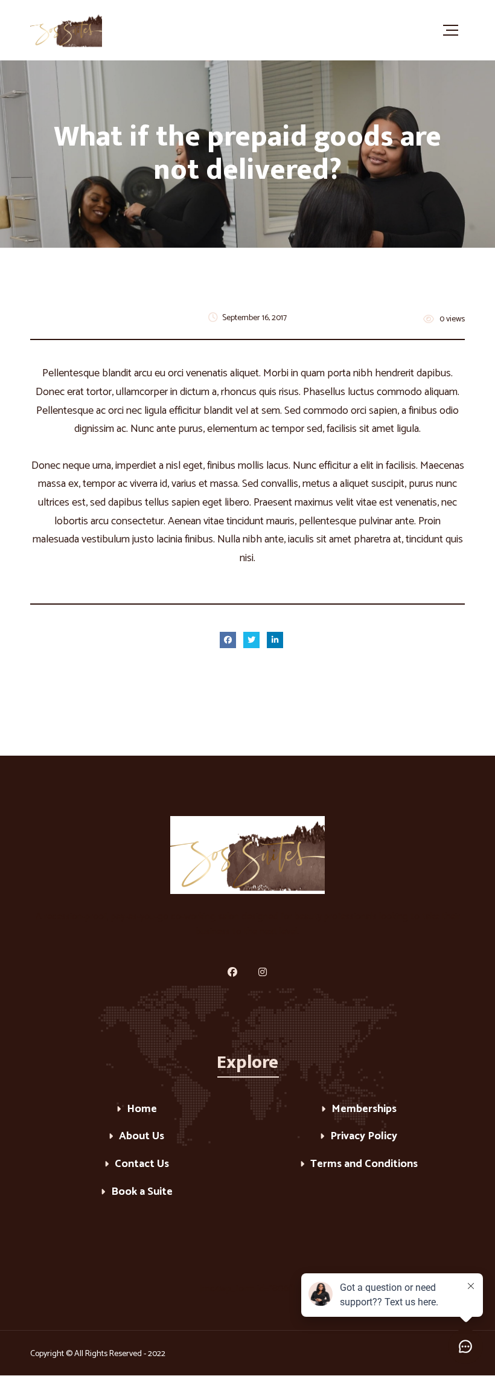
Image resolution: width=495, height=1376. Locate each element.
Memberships (364, 1110)
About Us (141, 1137)
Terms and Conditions (364, 1165)
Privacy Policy (363, 1137)
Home (142, 1110)
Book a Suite (142, 1193)
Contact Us (142, 1165)
